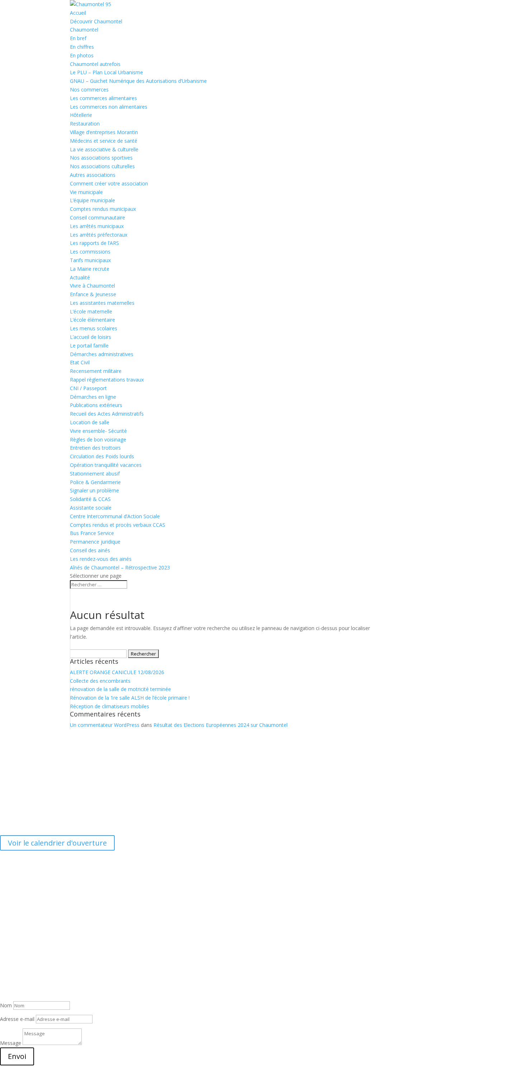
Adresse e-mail (17, 1019)
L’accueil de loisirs (90, 336)
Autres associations (92, 174)
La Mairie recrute (89, 268)
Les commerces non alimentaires (108, 106)
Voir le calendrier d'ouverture (57, 843)
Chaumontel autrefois (95, 64)
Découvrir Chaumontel (96, 21)
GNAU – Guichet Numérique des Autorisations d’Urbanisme (138, 80)
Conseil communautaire (97, 217)
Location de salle (89, 422)
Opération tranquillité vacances (106, 465)
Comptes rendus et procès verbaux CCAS (117, 524)
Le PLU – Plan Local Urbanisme (106, 72)
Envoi (17, 1056)
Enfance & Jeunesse (93, 294)
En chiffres (82, 46)
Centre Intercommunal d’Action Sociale (115, 516)
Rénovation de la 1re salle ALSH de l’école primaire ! (130, 697)
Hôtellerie (81, 115)
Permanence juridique (95, 541)
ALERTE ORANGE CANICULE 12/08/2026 (117, 672)
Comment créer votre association (109, 183)
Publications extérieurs (96, 405)
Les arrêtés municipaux (97, 226)
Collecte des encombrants (100, 680)
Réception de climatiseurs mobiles (109, 706)
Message (10, 1043)
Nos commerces (89, 89)
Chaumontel (84, 29)
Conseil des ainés (90, 550)
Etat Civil (80, 362)
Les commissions (90, 251)
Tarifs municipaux (90, 260)
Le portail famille (89, 345)
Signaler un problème (94, 490)
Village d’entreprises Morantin (104, 132)
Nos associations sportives (101, 157)
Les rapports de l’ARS (94, 243)
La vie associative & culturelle (104, 149)
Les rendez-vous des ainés (101, 558)
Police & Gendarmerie (95, 482)
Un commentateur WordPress (104, 724)
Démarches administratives (101, 354)
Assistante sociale (90, 507)
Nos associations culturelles (102, 166)
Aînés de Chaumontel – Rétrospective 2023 (120, 567)
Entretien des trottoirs (95, 447)
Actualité (80, 277)
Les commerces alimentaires (103, 98)
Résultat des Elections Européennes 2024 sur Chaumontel (220, 724)
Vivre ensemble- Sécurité (98, 430)
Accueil (78, 12)
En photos (82, 55)
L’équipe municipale (92, 200)
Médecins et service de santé (103, 140)
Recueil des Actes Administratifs (107, 413)
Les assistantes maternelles (102, 302)
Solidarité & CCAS (90, 499)
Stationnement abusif (95, 473)
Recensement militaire (96, 371)
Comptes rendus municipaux (103, 208)
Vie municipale (86, 192)
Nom (6, 1005)
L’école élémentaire (92, 319)
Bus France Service (92, 533)
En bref (78, 38)
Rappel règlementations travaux (107, 379)
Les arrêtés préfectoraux (98, 234)
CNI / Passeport (88, 388)
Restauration (85, 123)
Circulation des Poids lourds (102, 456)
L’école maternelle (91, 311)
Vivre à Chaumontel (92, 285)
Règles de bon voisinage (98, 439)
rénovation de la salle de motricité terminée (120, 689)
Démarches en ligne (93, 396)
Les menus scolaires (93, 328)
